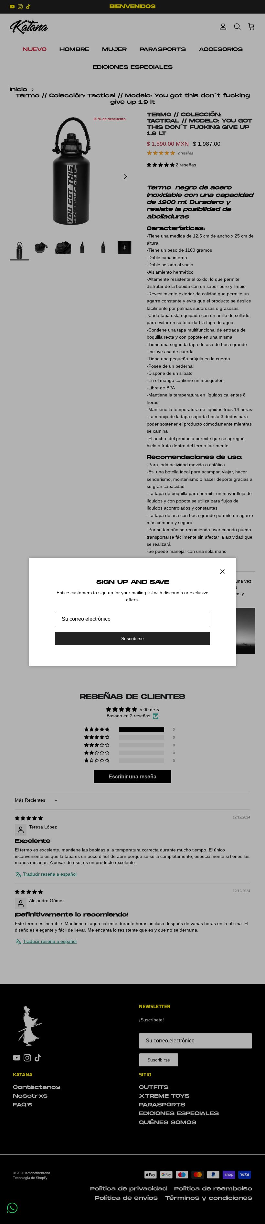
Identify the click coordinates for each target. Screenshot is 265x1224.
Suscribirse (132, 638)
